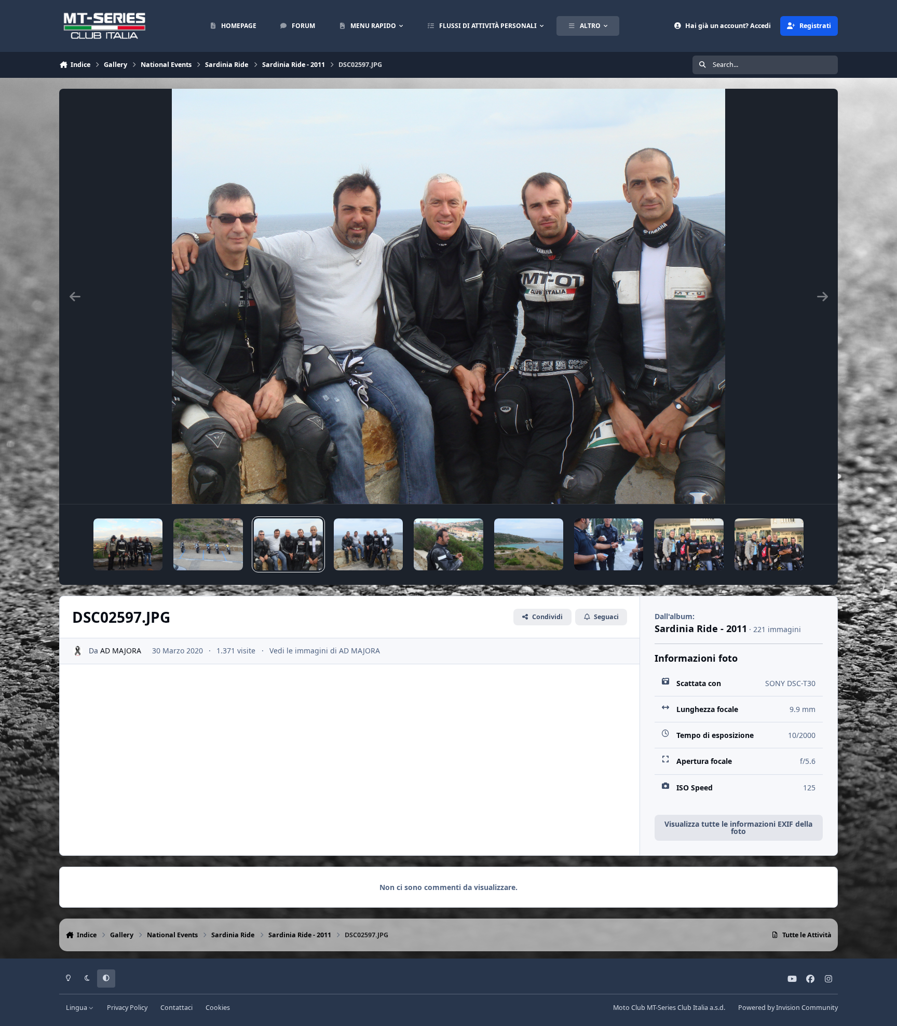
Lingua (77, 1007)
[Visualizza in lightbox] (449, 296)
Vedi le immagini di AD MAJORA (324, 650)
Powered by (788, 1007)
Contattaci (176, 1007)
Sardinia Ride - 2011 (701, 628)
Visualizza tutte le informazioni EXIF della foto (738, 827)
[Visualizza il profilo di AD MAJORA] (77, 651)
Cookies (218, 1007)
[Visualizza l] (127, 544)
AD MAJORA (120, 650)
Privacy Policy (127, 1007)
